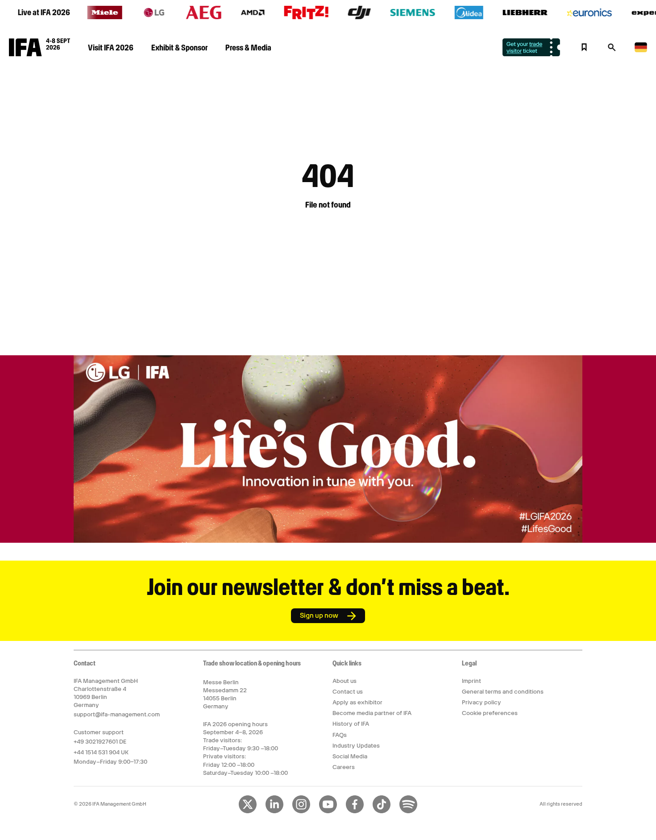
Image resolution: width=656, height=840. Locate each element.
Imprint (471, 681)
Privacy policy (481, 702)
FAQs (339, 735)
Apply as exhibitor (357, 702)
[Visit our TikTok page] (381, 811)
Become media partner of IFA (371, 713)
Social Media (349, 756)
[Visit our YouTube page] (328, 811)
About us (344, 681)
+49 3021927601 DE (100, 741)
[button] (612, 50)
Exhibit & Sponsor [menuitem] (179, 47)
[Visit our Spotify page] (408, 811)
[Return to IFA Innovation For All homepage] (39, 54)
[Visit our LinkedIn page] (274, 811)
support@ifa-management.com (117, 714)
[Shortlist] (584, 47)
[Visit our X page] (248, 811)
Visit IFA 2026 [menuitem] (110, 47)
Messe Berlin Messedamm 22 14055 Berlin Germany (225, 694)
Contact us (347, 691)
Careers (343, 767)
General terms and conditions (503, 691)
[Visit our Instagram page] (301, 811)
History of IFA (350, 723)
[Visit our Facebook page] (355, 811)
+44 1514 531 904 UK (101, 752)
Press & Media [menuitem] (248, 47)
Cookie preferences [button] (490, 713)
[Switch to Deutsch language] (641, 50)
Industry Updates (356, 745)
